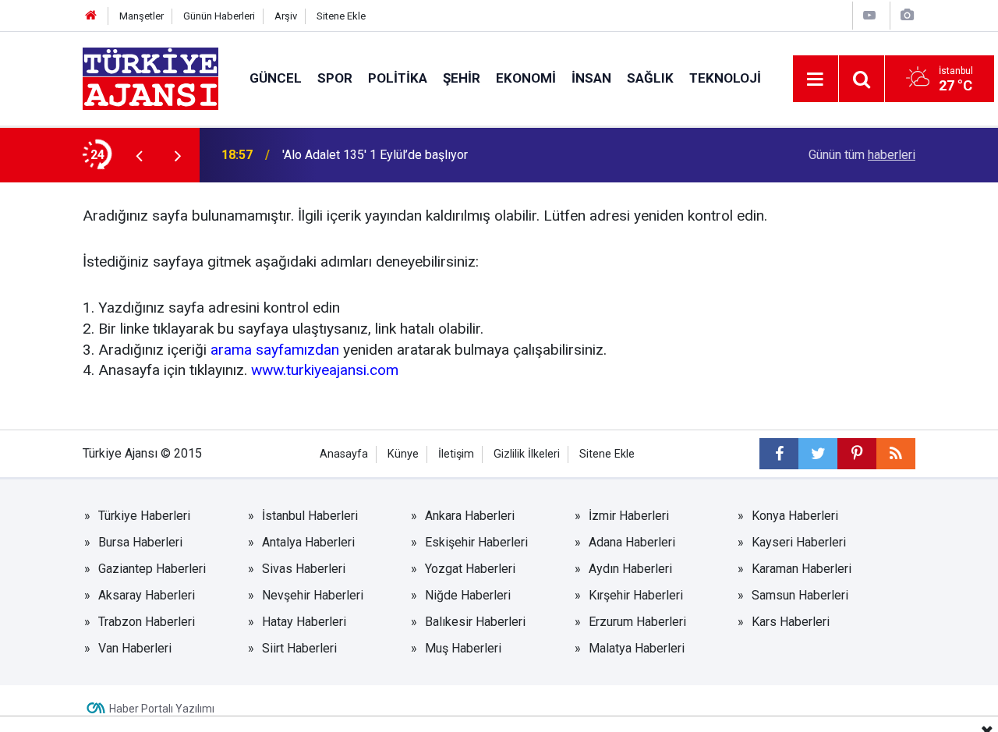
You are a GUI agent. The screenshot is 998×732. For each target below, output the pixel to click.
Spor (334, 78)
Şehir (461, 78)
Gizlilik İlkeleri (527, 454)
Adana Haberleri (632, 542)
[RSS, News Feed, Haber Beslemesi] (895, 453)
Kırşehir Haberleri (636, 595)
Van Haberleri (135, 648)
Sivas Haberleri (303, 568)
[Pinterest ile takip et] (856, 453)
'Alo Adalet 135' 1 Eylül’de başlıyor (375, 154)
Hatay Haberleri (304, 621)
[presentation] (138, 155)
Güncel (276, 78)
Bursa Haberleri (140, 542)
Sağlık (650, 78)
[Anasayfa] (91, 16)
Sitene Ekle (341, 16)
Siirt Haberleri (299, 648)
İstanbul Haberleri (310, 515)
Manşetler (141, 16)
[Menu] (816, 79)
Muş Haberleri (463, 648)
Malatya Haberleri (637, 648)
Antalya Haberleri (308, 542)
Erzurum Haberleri (637, 621)
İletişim (456, 454)
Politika (397, 78)
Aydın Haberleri (630, 568)
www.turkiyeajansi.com (324, 370)
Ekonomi (526, 78)
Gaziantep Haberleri (152, 568)
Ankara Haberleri (470, 515)
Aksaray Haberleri (146, 595)
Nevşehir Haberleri (312, 595)
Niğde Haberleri (468, 595)
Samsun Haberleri (800, 595)
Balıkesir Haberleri (475, 621)
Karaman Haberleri (801, 568)
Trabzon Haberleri (146, 621)
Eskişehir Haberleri (476, 542)
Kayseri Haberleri (799, 542)
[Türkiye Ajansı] (150, 77)
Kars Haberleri (791, 621)
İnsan (591, 78)
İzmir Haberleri (629, 515)
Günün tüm (862, 154)
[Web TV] (869, 15)
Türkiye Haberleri (144, 515)
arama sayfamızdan (275, 350)
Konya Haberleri (795, 515)
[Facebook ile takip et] (778, 453)
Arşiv (285, 16)
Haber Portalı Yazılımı (161, 708)
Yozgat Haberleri (470, 568)
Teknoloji (725, 78)
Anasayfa (344, 454)
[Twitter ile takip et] (817, 453)
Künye (403, 454)
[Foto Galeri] (906, 15)
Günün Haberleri (219, 16)
